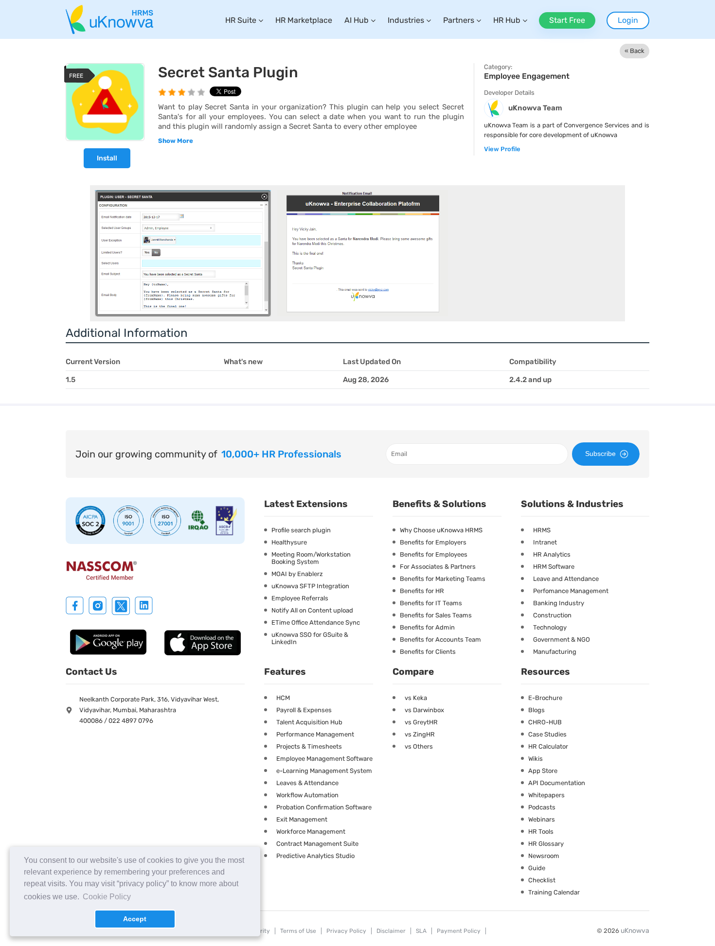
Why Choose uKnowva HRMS (441, 530)
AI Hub (356, 20)
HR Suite (240, 20)
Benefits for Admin (427, 627)
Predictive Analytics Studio (315, 855)
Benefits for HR (422, 591)
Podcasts (541, 807)
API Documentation (556, 783)
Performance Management (315, 734)
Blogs (536, 710)
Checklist (541, 880)
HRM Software (553, 566)
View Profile (502, 149)
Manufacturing (554, 651)
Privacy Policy (346, 931)
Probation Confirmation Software (324, 807)
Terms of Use (298, 931)
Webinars (541, 819)
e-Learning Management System (324, 770)
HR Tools (541, 831)
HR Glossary (546, 843)
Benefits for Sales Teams (436, 615)
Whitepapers (546, 795)
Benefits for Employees (433, 554)
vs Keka (416, 697)
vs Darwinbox (424, 710)
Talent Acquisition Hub (309, 722)
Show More (175, 140)
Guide (536, 868)
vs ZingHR (420, 734)
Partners (458, 20)
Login (628, 20)
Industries (406, 20)
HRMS (542, 530)
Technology (550, 627)
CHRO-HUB (545, 722)
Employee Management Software (324, 758)
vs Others (419, 746)
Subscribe (600, 453)
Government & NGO (561, 639)
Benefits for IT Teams (431, 603)
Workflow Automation (307, 795)
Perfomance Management (570, 591)
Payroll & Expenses (304, 710)
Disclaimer (391, 931)
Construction (552, 615)
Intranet (545, 542)
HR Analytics (552, 554)
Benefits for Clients (428, 651)
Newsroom (543, 855)
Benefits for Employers (433, 542)
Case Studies (547, 734)
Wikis (535, 758)
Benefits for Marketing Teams (442, 578)
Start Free (567, 20)
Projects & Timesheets (309, 746)
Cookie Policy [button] (107, 897)
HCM (283, 697)
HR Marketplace (303, 20)
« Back (634, 50)
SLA (421, 931)
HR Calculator (548, 746)
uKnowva (635, 931)
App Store (542, 770)
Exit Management (301, 819)
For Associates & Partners (438, 566)
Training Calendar (554, 892)
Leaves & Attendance (307, 783)
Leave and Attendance (566, 578)
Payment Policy (459, 931)
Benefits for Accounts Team (440, 639)
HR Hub (506, 20)
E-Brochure (545, 697)
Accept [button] (134, 919)
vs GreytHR (421, 722)
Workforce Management (310, 831)
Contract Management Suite (317, 843)
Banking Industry (558, 603)
